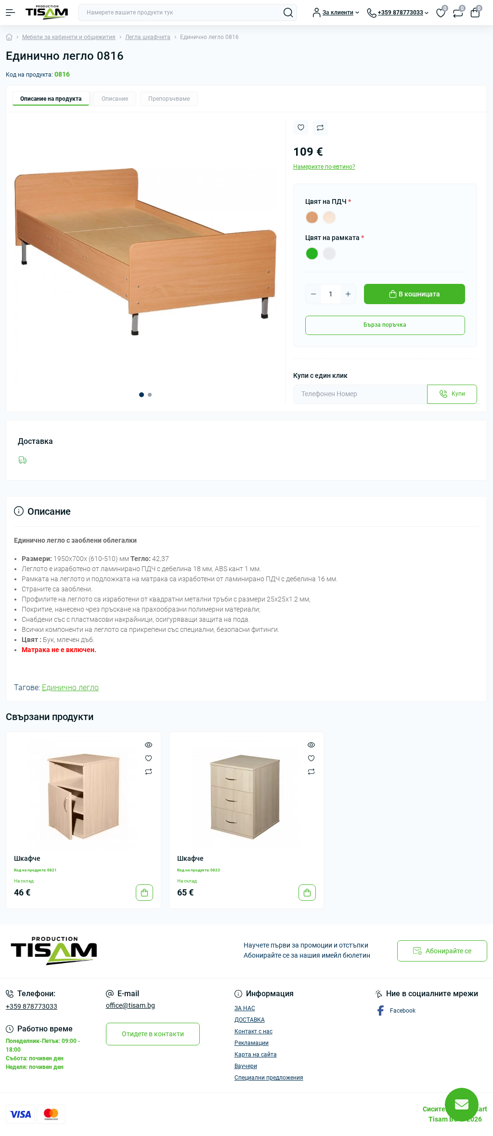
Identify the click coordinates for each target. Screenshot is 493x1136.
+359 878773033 (31, 1006)
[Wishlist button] (301, 127)
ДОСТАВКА (249, 1019)
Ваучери (245, 1066)
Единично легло (70, 687)
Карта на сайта (255, 1054)
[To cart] (144, 892)
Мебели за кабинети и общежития (69, 37)
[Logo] (46, 12)
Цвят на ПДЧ (328, 201)
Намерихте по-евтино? (324, 166)
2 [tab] (150, 395)
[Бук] (312, 217)
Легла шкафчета (147, 37)
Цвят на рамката (334, 237)
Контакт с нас (253, 1031)
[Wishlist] (148, 758)
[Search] (288, 12)
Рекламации (251, 1043)
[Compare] (148, 771)
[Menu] (10, 12)
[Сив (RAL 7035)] (329, 253)
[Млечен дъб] (329, 217)
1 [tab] (141, 394)
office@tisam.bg (130, 1005)
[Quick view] (148, 744)
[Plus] (348, 294)
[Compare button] (320, 127)
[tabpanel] (145, 252)
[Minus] (313, 294)
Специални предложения (268, 1077)
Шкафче (27, 858)
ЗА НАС (244, 1008)
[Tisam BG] (82, 951)
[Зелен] (312, 253)
